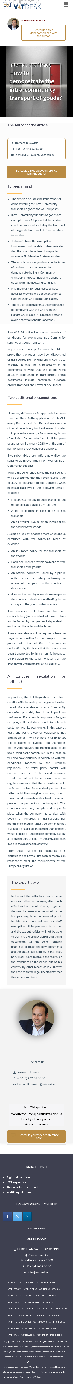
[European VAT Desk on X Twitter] (17, 1216)
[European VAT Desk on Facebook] (7, 1216)
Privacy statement (37, 1228)
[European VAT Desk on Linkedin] (27, 1216)
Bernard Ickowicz (34, 20)
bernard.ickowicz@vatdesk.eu (34, 154)
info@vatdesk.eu (38, 1272)
